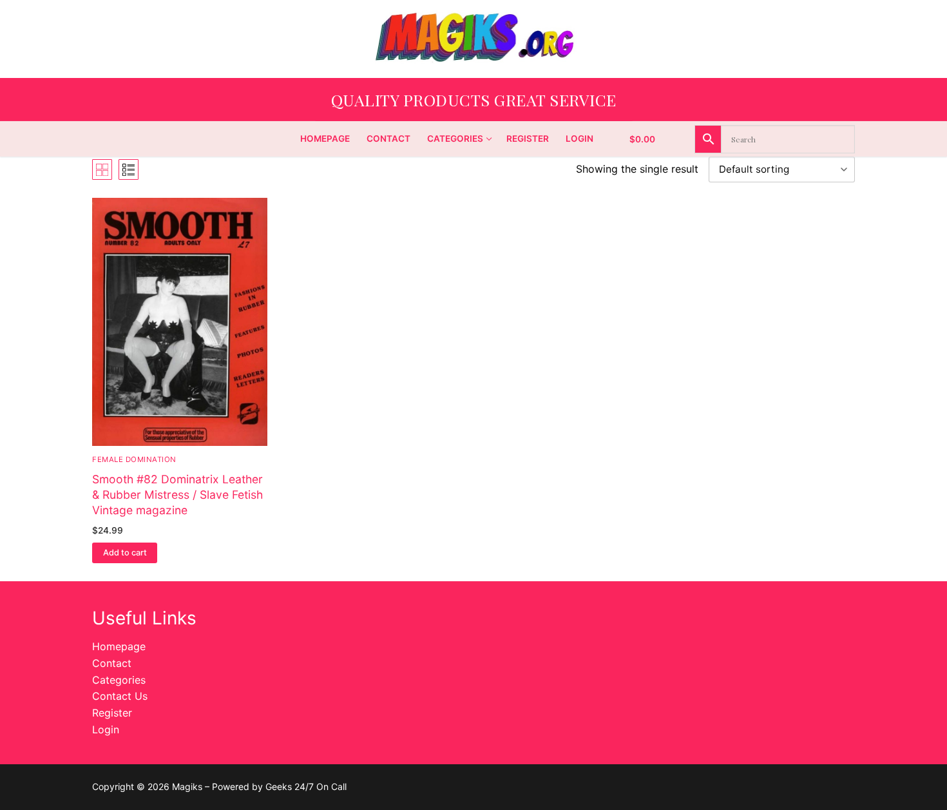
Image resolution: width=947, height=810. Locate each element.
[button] (124, 553)
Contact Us (120, 695)
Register (112, 712)
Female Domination (134, 459)
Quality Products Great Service (474, 99)
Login (105, 729)
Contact (111, 663)
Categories (119, 679)
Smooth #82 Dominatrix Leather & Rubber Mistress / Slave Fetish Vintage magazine (177, 494)
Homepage (119, 646)
